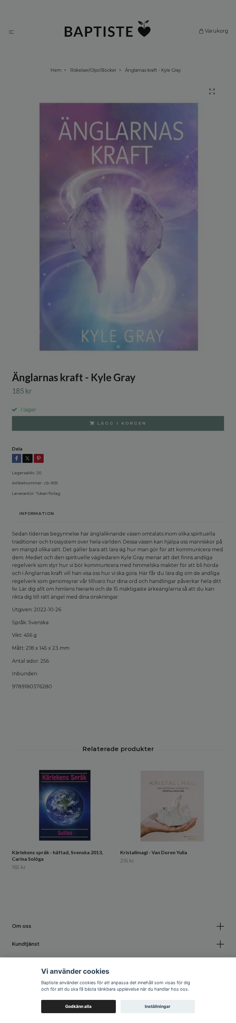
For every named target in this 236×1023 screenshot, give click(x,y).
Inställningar (158, 1006)
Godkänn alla (78, 1006)
